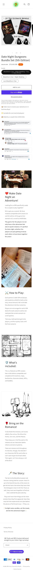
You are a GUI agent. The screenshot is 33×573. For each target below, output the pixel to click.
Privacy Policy (8, 527)
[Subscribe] (27, 545)
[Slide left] (12, 53)
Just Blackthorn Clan (10, 81)
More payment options (16, 96)
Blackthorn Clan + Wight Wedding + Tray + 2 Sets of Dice (16, 72)
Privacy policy (26, 566)
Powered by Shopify (16, 566)
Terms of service (17, 569)
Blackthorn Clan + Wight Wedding (13, 77)
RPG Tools (9, 566)
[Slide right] (21, 53)
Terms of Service (8, 531)
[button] (4, 4)
